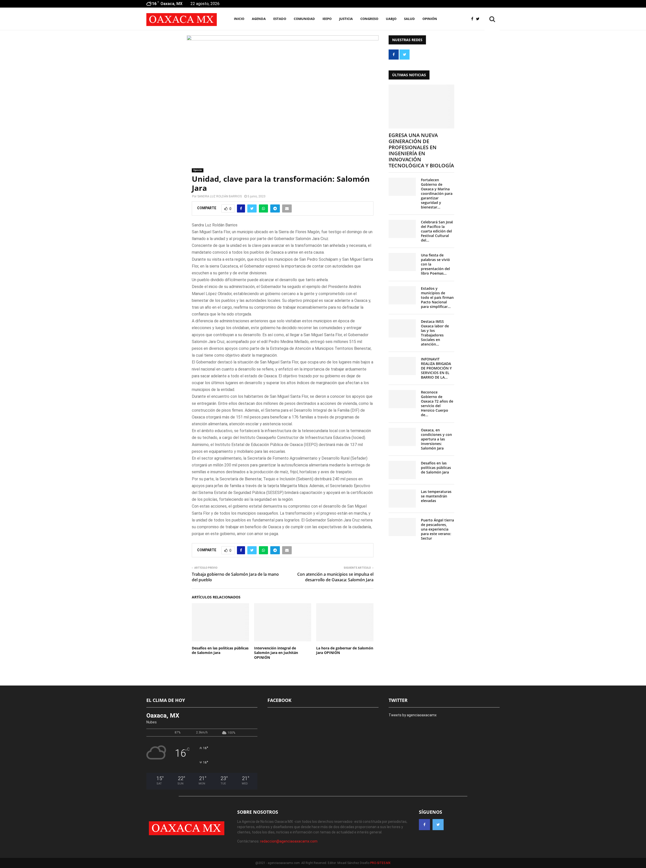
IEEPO (327, 18)
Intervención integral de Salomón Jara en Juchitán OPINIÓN (276, 653)
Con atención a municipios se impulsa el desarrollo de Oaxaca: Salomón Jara (335, 576)
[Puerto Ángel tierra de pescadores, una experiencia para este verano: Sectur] (402, 527)
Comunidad (304, 18)
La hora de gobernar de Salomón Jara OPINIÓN (344, 650)
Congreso (369, 18)
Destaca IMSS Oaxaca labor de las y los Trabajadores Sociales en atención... (435, 333)
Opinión (429, 18)
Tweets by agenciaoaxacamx (413, 715)
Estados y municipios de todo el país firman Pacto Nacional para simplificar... (437, 297)
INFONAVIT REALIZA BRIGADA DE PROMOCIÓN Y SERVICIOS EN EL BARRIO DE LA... (436, 368)
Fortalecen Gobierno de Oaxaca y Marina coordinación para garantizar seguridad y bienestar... (436, 193)
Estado (279, 18)
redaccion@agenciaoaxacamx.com (288, 841)
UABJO (391, 18)
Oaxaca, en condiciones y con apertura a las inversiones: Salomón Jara (436, 439)
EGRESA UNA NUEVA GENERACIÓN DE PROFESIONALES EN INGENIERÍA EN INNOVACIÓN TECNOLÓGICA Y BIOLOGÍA (421, 150)
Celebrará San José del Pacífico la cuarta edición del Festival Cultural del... (437, 231)
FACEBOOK (279, 700)
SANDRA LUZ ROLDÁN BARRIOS (219, 196)
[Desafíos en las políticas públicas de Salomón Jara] (402, 470)
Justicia (346, 18)
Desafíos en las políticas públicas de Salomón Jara (220, 650)
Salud (409, 18)
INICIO (239, 18)
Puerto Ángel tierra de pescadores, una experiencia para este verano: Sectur (437, 529)
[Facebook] (473, 19)
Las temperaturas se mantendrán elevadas (436, 496)
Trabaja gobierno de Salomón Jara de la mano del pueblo (235, 576)
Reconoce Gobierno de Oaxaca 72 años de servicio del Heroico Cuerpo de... (437, 403)
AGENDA (259, 18)
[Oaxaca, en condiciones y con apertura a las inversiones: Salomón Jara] (402, 437)
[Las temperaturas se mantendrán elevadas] (402, 498)
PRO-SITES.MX (380, 863)
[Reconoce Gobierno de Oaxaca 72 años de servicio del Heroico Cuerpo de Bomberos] (402, 399)
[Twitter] (479, 19)
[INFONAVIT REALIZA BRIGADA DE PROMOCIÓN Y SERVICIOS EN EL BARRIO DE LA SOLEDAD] (402, 366)
